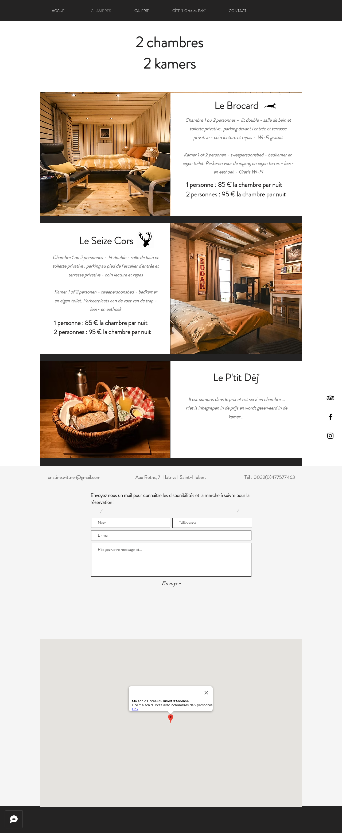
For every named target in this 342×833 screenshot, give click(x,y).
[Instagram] (330, 436)
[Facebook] (330, 417)
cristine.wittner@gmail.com (74, 477)
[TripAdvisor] (330, 398)
